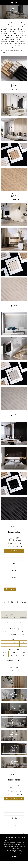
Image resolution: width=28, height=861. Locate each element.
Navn (13, 556)
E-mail (13, 563)
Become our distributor (14, 550)
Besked (13, 577)
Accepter (14, 857)
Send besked (10, 589)
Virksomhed (14, 570)
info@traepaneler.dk (15, 546)
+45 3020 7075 (15, 543)
